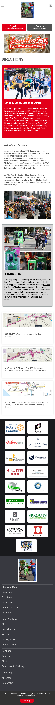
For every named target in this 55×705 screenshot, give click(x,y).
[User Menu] (50, 5)
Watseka (12, 163)
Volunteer (6, 612)
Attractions (7, 602)
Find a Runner (8, 629)
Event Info (7, 592)
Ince (29, 161)
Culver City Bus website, (25, 282)
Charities (6, 661)
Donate (39, 27)
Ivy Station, (30, 116)
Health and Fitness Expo (13, 156)
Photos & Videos (10, 644)
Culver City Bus (22, 289)
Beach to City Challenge (13, 666)
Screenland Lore (10, 607)
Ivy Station (32, 168)
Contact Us (7, 683)
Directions (7, 597)
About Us (6, 678)
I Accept (27, 700)
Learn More (30, 696)
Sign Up (14, 27)
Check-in (6, 624)
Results (5, 634)
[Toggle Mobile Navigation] (2, 5)
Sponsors (6, 656)
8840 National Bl (41, 116)
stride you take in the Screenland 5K (23, 109)
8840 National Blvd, (33, 151)
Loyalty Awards (9, 639)
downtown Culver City (25, 123)
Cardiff (41, 163)
